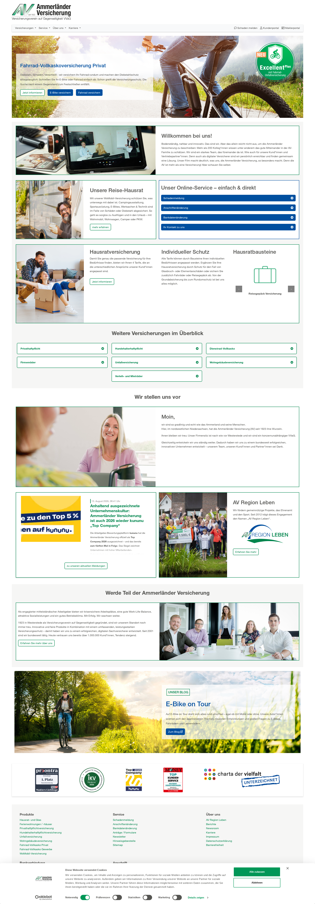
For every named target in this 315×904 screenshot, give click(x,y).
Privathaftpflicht (30, 348)
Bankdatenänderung (175, 217)
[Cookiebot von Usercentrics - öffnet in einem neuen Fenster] (43, 897)
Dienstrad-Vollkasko (222, 348)
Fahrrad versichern (89, 92)
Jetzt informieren (32, 92)
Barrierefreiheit (215, 844)
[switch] (117, 897)
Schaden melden (247, 27)
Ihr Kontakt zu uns (174, 227)
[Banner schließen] (287, 868)
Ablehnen (257, 882)
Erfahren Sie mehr (245, 551)
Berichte (211, 824)
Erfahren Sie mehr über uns (36, 643)
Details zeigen (196, 897)
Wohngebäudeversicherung (226, 362)
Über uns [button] (58, 27)
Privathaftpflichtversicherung (37, 828)
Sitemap (118, 844)
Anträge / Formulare (124, 832)
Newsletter (119, 836)
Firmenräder (28, 362)
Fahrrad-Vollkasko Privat (34, 844)
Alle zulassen (257, 871)
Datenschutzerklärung (219, 840)
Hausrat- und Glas (30, 819)
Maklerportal (292, 27)
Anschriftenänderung (175, 207)
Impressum (212, 836)
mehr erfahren (100, 227)
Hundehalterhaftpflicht (129, 348)
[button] (239, 289)
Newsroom (212, 828)
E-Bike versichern (60, 92)
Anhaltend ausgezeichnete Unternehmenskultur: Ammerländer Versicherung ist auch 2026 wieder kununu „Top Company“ (117, 515)
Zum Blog (174, 731)
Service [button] (43, 27)
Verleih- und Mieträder (129, 376)
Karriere (210, 832)
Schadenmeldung (173, 198)
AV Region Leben (216, 819)
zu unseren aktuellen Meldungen (86, 565)
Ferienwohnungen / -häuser (36, 824)
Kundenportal (270, 27)
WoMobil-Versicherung (33, 853)
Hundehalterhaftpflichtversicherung (41, 832)
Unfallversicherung (126, 362)
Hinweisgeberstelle (124, 840)
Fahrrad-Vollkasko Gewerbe (36, 849)
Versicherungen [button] (24, 27)
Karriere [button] (74, 27)
